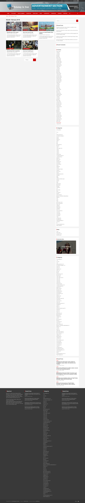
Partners (57, 193)
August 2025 (58, 66)
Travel (57, 216)
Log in (57, 231)
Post (57, 198)
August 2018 (58, 120)
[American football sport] (30, 45)
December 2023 (58, 79)
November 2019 (58, 104)
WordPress (37, 501)
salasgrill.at (58, 208)
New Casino (58, 189)
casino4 (57, 153)
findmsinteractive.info (59, 303)
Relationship (58, 336)
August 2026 (58, 51)
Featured (57, 170)
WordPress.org (58, 235)
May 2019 (57, 110)
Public (57, 200)
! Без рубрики (58, 129)
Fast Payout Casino (59, 169)
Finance (57, 172)
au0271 (57, 140)
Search (77, 21)
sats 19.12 (58, 209)
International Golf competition (13, 51)
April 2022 (58, 90)
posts (57, 199)
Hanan (63, 365)
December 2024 (58, 76)
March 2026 (58, 57)
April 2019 (58, 111)
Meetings (65, 13)
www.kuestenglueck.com (60, 224)
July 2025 (57, 67)
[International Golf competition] (14, 45)
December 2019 (58, 103)
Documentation (66, 0)
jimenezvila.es (58, 183)
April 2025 (58, 71)
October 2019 (58, 105)
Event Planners (21, 13)
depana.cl (57, 287)
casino (57, 276)
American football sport (28, 51)
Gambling (57, 175)
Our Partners (58, 192)
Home (8, 13)
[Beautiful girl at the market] (14, 26)
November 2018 (58, 116)
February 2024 (58, 78)
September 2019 (59, 106)
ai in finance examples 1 (60, 265)
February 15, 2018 (42, 34)
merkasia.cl (58, 187)
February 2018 (58, 122)
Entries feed (58, 232)
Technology (58, 213)
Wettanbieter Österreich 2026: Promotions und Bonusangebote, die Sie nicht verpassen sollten (66, 373)
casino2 (57, 150)
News (57, 191)
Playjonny (57, 197)
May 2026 (57, 55)
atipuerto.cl (58, 139)
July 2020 (57, 96)
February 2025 (58, 73)
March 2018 (58, 121)
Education (58, 160)
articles (57, 138)
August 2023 (58, 82)
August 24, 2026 (58, 365)
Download (71, 0)
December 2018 (58, 115)
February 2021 (58, 93)
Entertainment (58, 161)
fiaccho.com (58, 171)
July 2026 (57, 52)
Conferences (46, 13)
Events (57, 165)
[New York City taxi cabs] (30, 26)
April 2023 (58, 87)
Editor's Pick (58, 159)
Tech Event (13, 13)
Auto (57, 142)
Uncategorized (58, 219)
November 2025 (58, 62)
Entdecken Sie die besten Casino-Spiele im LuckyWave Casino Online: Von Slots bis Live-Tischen (66, 363)
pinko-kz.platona (59, 194)
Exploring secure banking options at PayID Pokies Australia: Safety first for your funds (67, 378)
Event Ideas (35, 13)
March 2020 (58, 100)
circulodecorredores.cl (60, 155)
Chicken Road (58, 154)
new (57, 188)
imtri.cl (57, 181)
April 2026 (58, 56)
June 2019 (58, 109)
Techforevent (15, 33)
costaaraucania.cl (59, 156)
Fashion (57, 167)
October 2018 (58, 117)
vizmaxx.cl (58, 221)
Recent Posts (60, 359)
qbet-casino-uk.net (59, 202)
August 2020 (58, 95)
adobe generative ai (59, 134)
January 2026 (58, 60)
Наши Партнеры (59, 225)
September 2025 (59, 65)
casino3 (57, 151)
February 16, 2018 (9, 33)
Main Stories (58, 314)
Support (62, 0)
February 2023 (58, 89)
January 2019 (58, 114)
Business (59, 13)
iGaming (57, 180)
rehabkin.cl (58, 205)
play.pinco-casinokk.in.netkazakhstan (62, 325)
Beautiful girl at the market (12, 32)
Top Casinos (58, 214)
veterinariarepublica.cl (59, 220)
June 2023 (58, 84)
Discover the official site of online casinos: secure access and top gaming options (67, 368)
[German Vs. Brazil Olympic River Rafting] (46, 26)
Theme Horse (26, 501)
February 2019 (58, 112)
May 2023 (57, 85)
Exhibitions (28, 13)
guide (57, 176)
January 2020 (58, 101)
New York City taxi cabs (28, 32)
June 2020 (58, 98)
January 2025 (58, 74)
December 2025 (58, 61)
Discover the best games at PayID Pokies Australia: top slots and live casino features (65, 384)
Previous (27, 59)
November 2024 (58, 77)
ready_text (58, 204)
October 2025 (58, 63)
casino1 (57, 149)
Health (57, 177)
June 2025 (58, 68)
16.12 (57, 132)
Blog (57, 143)
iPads (41, 13)
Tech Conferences (10, 48)
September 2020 (59, 94)
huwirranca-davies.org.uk (60, 178)
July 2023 (57, 83)
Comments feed (59, 233)
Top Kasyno (58, 215)
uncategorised (58, 218)
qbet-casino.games (59, 203)
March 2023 (58, 88)
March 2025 (58, 72)
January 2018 (58, 123)
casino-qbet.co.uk (59, 148)
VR (69, 13)
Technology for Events (15, 501)
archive (57, 137)
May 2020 (57, 99)
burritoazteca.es (59, 144)
